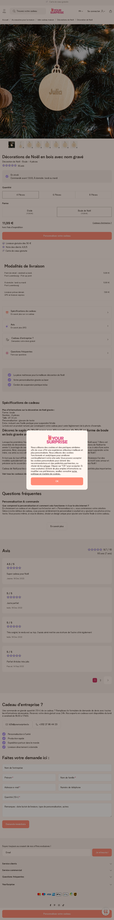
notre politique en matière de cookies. (54, 472)
